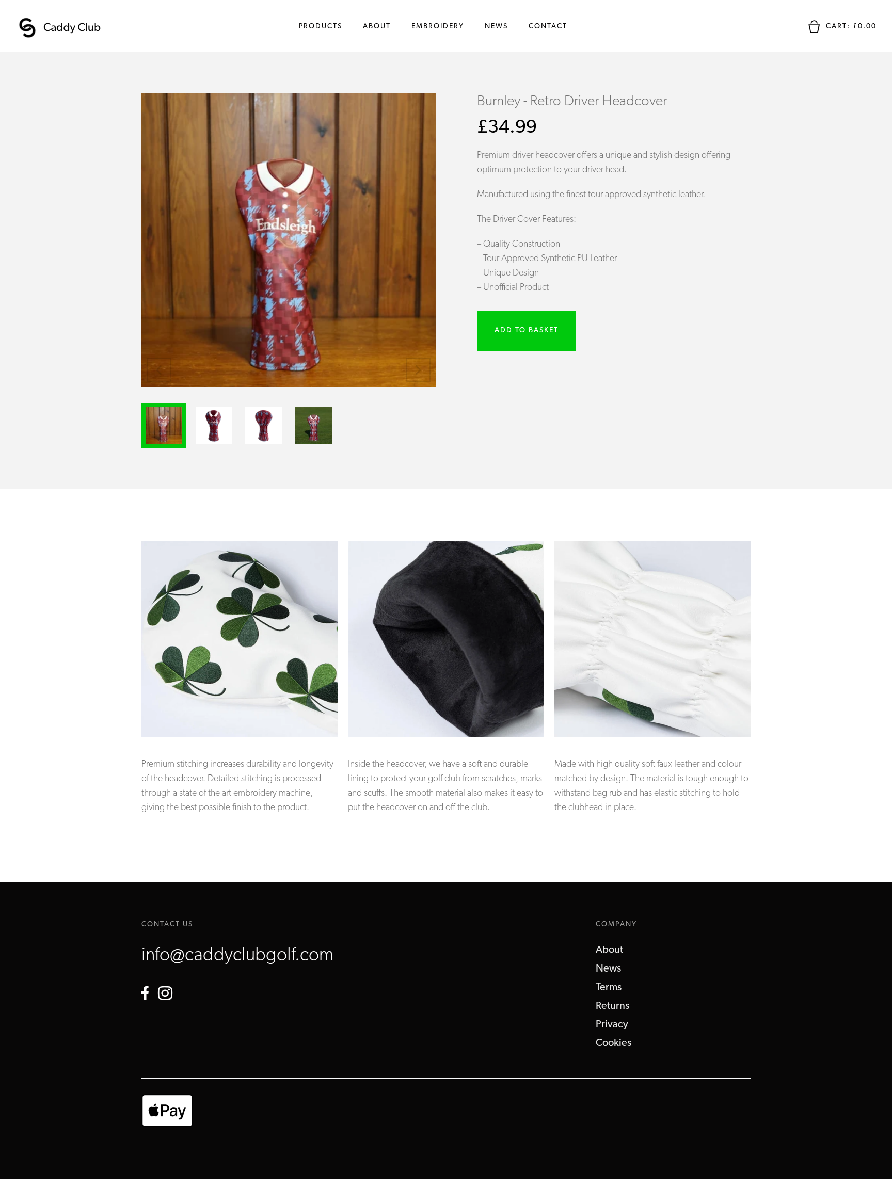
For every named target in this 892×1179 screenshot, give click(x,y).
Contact (548, 26)
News (496, 26)
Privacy (612, 1025)
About (377, 26)
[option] (239, 686)
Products (320, 26)
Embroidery (437, 26)
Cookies (613, 1043)
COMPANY (616, 924)
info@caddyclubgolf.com (237, 955)
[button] (418, 370)
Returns (612, 1006)
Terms (609, 987)
